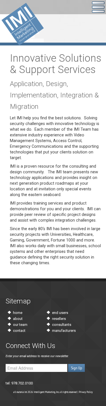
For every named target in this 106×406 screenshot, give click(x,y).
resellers (59, 319)
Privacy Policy (86, 392)
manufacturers (64, 330)
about (18, 319)
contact (19, 330)
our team (20, 324)
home (17, 313)
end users (60, 313)
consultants (61, 324)
